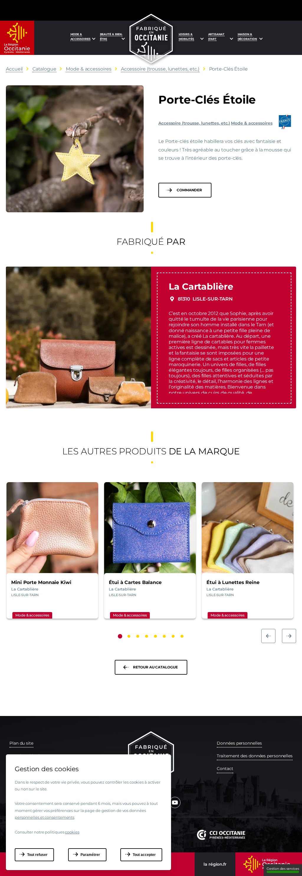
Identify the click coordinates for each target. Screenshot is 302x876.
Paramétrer (90, 855)
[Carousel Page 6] (164, 636)
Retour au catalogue (155, 667)
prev (268, 636)
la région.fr (214, 864)
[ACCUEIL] (151, 39)
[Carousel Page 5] (155, 636)
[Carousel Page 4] (146, 636)
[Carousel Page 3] (137, 636)
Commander (189, 190)
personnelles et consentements (44, 817)
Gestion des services (283, 869)
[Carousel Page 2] (128, 636)
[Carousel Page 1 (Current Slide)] (120, 636)
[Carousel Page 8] (181, 636)
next (289, 636)
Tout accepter (144, 855)
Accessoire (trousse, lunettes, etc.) (194, 123)
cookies (72, 832)
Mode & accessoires (251, 123)
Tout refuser (37, 855)
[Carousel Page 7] (173, 636)
